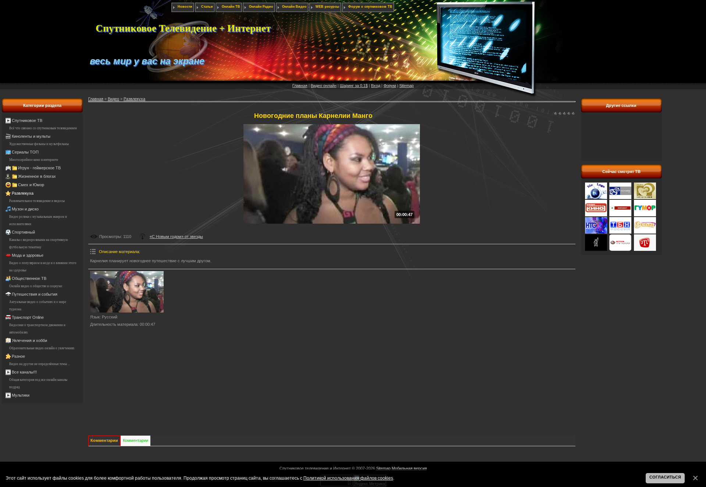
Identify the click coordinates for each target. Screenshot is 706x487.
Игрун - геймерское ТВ (39, 168)
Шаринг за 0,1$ (354, 85)
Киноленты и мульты (31, 136)
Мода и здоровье (27, 255)
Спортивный (23, 232)
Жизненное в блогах (37, 176)
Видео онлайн (323, 85)
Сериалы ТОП (25, 152)
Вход (375, 85)
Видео (113, 99)
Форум (390, 85)
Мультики (20, 395)
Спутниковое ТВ (27, 120)
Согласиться (665, 477)
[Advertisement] (621, 140)
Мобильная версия (409, 468)
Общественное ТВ (29, 278)
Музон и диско (25, 209)
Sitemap (406, 85)
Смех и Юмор (31, 185)
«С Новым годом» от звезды (176, 236)
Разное (18, 356)
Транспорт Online (28, 317)
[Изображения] (127, 292)
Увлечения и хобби (29, 340)
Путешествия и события (34, 294)
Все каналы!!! (24, 372)
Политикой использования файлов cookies (348, 478)
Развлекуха (22, 193)
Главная (299, 85)
